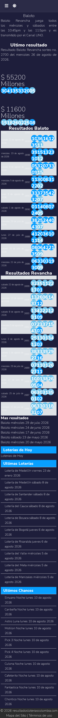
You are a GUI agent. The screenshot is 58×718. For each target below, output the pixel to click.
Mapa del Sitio (16, 715)
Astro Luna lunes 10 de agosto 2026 (29, 621)
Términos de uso (40, 715)
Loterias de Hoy (12, 456)
